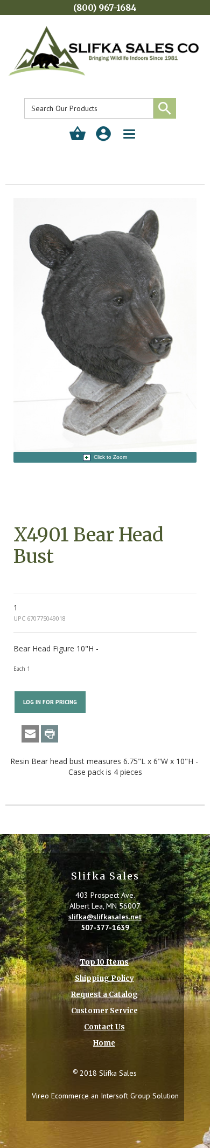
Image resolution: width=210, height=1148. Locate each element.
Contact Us (104, 1027)
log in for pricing (50, 702)
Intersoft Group (125, 1096)
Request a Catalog (104, 994)
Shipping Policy (104, 978)
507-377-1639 (105, 927)
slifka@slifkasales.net (105, 917)
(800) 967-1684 (105, 7)
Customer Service (104, 1010)
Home (104, 1043)
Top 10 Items (104, 962)
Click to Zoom (110, 457)
